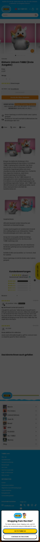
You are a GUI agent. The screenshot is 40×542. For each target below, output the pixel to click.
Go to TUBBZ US (20, 531)
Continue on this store (20, 536)
